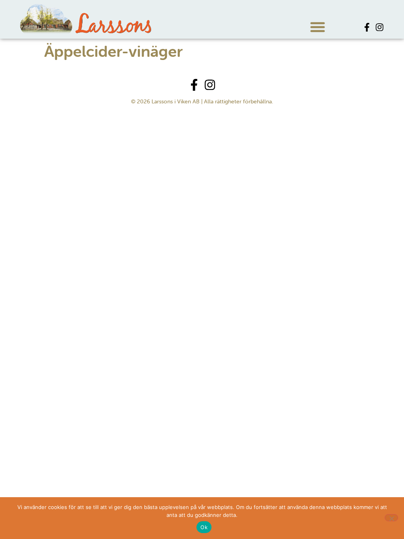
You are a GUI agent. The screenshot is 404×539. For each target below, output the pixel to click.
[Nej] (391, 517)
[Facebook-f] (367, 27)
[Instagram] (379, 27)
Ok (204, 527)
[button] (317, 27)
